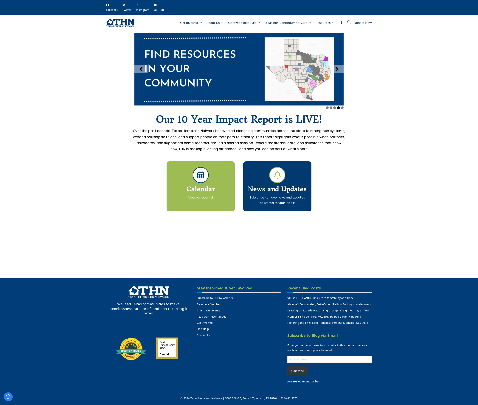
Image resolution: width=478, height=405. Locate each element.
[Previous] (141, 69)
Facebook (112, 10)
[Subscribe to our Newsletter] (277, 175)
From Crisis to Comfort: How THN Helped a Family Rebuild (324, 316)
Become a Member (209, 304)
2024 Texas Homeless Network (203, 398)
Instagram (142, 10)
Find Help (203, 329)
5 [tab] (342, 107)
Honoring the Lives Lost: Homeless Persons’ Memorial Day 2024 (327, 322)
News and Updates (277, 189)
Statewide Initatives (242, 22)
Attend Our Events (208, 310)
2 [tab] (331, 107)
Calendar (200, 189)
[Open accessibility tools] (8, 396)
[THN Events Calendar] (201, 175)
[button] (200, 22)
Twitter (126, 10)
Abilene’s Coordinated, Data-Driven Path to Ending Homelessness (329, 304)
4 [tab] (338, 107)
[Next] (337, 69)
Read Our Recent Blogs (211, 316)
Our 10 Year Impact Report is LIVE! (239, 119)
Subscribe (297, 371)
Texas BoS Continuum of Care (285, 22)
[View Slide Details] (239, 69)
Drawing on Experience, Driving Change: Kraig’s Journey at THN (328, 310)
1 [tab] (327, 107)
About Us (213, 22)
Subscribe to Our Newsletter (215, 298)
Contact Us (204, 335)
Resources (323, 22)
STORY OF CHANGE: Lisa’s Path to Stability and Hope (320, 298)
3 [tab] (334, 107)
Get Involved (189, 22)
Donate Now (363, 23)
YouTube (159, 10)
